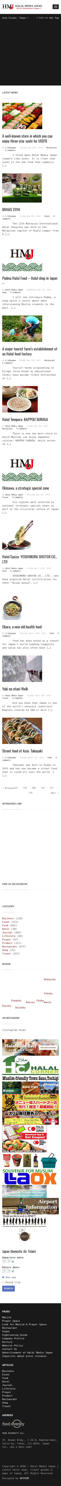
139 (30, 792)
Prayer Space (11, 1321)
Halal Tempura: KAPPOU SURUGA (25, 419)
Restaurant (51, 148)
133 (16, 788)
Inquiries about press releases (24, 1356)
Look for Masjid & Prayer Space (24, 1324)
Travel (5, 497)
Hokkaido (50, 979)
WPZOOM (24, 1478)
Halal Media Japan (14, 290)
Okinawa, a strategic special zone (25, 488)
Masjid (6, 1317)
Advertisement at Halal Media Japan (27, 1352)
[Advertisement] (30, 51)
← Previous (9, 788)
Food (4, 571)
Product (7, 943)
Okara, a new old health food (22, 627)
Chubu (40, 1000)
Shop (4, 292)
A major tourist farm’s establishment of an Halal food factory (29, 351)
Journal (7, 932)
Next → (54, 793)
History (7, 1342)
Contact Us (9, 1349)
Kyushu (6, 1005)
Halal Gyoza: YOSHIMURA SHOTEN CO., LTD (29, 559)
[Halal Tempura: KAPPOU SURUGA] (20, 399)
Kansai (30, 1002)
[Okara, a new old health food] (12, 605)
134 (25, 788)
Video (6, 1331)
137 (51, 788)
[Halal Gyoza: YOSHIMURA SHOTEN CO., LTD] (17, 535)
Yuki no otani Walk (15, 689)
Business (8, 918)
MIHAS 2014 (11, 209)
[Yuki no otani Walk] (22, 668)
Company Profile (13, 1338)
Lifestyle (9, 936)
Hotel (6, 929)
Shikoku (20, 1007)
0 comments (10, 150)
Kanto (47, 1002)
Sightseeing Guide (14, 1335)
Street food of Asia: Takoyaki (22, 751)
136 (42, 788)
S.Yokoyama (10, 148)
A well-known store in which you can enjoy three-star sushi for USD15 (27, 138)
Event (47, 216)
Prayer (6, 939)
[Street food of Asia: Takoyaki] (22, 730)
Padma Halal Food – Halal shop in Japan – (29, 280)
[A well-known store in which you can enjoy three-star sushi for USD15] (22, 115)
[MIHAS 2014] (22, 187)
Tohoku (48, 993)
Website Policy (12, 1345)
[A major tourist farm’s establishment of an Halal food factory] (22, 328)
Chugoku (16, 1000)
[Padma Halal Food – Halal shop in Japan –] (22, 256)
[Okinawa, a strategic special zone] (22, 466)
